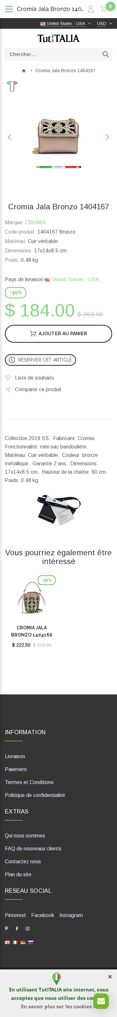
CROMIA (35, 222)
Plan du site (18, 874)
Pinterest (15, 915)
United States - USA (74, 279)
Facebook (42, 915)
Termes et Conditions (29, 782)
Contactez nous (23, 861)
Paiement (16, 769)
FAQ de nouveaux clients (33, 848)
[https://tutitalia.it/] (15, 942)
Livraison (15, 756)
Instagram (71, 915)
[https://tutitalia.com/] (7, 942)
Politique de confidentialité (35, 795)
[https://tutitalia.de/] (23, 942)
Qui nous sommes (25, 835)
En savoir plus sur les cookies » (58, 1006)
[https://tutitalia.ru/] (30, 942)
